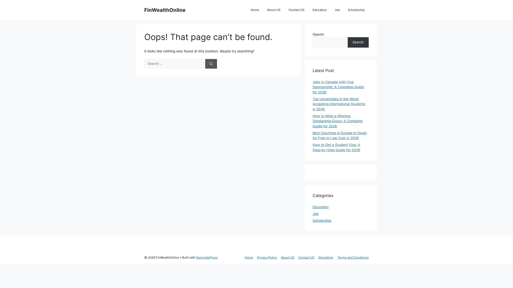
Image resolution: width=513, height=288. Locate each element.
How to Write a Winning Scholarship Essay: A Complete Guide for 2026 (338, 121)
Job (337, 10)
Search (318, 34)
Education (320, 10)
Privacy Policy (267, 257)
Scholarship (356, 10)
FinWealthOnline (165, 10)
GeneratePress (207, 257)
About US (274, 10)
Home (255, 10)
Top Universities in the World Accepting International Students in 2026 (339, 104)
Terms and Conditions (353, 257)
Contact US (297, 10)
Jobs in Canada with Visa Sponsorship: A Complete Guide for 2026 (338, 87)
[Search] (211, 64)
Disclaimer (325, 257)
